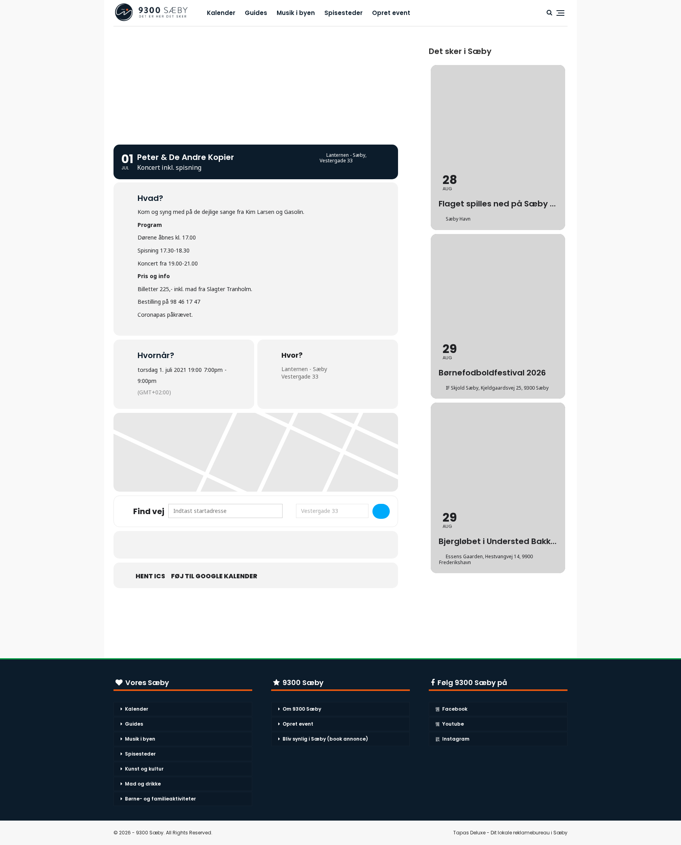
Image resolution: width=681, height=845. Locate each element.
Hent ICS (150, 576)
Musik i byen (296, 13)
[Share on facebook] (246, 545)
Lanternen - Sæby (304, 369)
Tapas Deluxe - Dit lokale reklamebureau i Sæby (510, 832)
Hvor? (292, 355)
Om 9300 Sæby (302, 709)
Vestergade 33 (299, 376)
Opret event (391, 13)
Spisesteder (343, 13)
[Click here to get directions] (381, 511)
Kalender (221, 13)
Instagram (455, 738)
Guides (256, 13)
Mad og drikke (143, 783)
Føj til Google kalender (214, 576)
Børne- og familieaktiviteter (160, 798)
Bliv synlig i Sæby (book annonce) (325, 738)
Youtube (453, 724)
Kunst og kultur (144, 768)
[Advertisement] (256, 81)
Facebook (454, 709)
